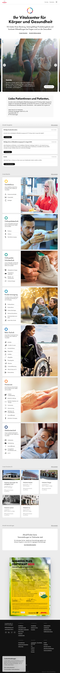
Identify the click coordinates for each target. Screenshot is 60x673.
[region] (30, 64)
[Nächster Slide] (55, 65)
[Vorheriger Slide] (4, 65)
